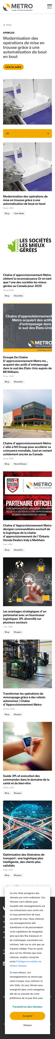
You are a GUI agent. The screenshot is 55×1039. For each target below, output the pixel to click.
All (7, 133)
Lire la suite (13, 67)
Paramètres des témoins (27, 1006)
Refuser (27, 1025)
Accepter (28, 1016)
